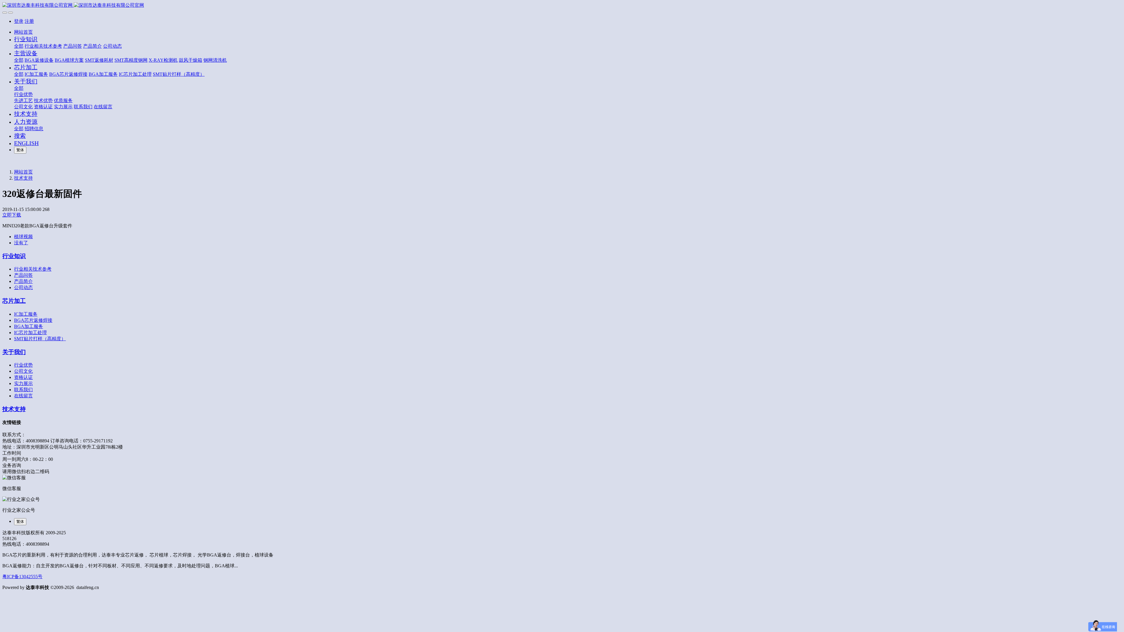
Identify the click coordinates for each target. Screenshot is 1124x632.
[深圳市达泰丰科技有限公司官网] (562, 5)
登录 (18, 21)
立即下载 (11, 214)
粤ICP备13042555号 (22, 576)
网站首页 (23, 32)
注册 (29, 21)
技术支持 (23, 178)
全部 (18, 46)
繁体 (20, 150)
